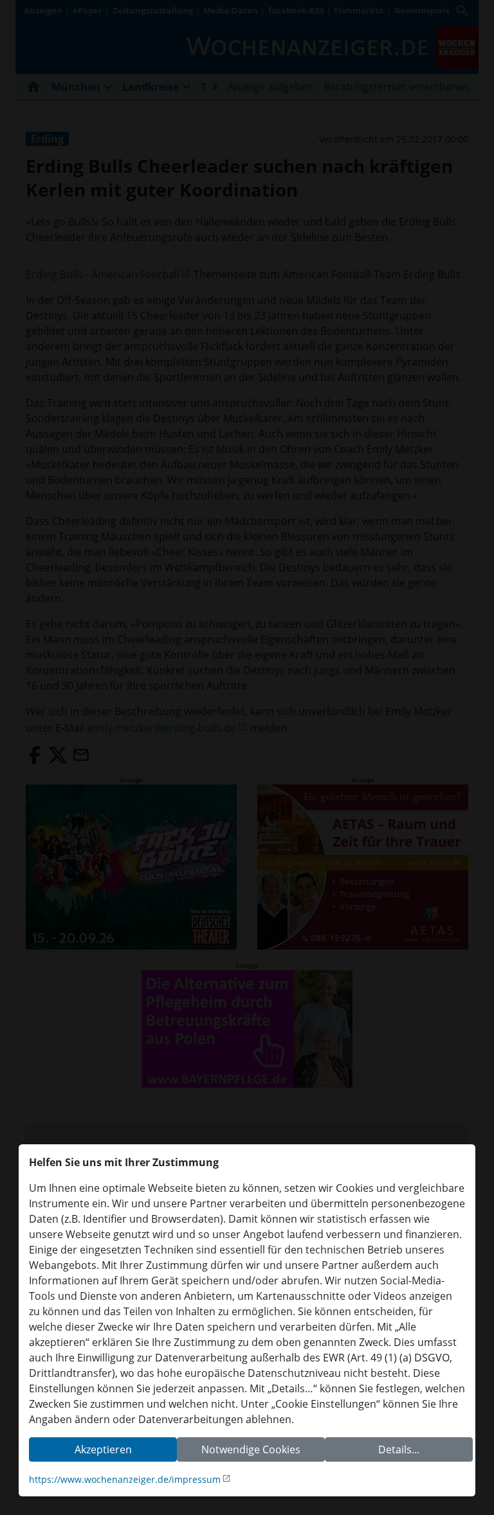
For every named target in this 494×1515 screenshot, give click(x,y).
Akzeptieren (103, 1449)
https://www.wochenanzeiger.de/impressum (125, 1479)
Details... (398, 1449)
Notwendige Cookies (250, 1449)
